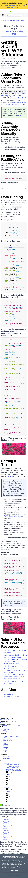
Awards (5, 822)
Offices (5, 828)
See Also (8, 690)
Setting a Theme (8, 462)
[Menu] (3, 15)
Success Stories (7, 757)
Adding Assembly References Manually (10, 128)
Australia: (13, 770)
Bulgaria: (13, 769)
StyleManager (8, 605)
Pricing (5, 731)
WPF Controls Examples (13, 516)
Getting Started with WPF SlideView (12, 48)
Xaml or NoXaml (19, 98)
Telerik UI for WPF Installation (15, 659)
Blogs (4, 743)
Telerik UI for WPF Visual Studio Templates (13, 667)
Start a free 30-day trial (14, 32)
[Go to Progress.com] (5, 805)
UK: (12, 766)
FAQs (4, 751)
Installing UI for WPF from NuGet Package (13, 104)
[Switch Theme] (25, 15)
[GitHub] (7, 783)
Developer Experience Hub (10, 736)
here (19, 115)
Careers (5, 826)
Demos (5, 737)
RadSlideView (11, 20)
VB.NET (16, 224)
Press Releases (7, 824)
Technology (6, 821)
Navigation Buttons (11, 696)
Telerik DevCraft (4, 720)
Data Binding (12, 197)
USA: (12, 765)
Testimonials (6, 758)
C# (10, 224)
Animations (8, 694)
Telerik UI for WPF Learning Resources (13, 643)
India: (12, 767)
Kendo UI (2, 722)
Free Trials (6, 729)
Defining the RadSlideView (12, 157)
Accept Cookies (14, 870)
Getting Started (20, 20)
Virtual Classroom (8, 748)
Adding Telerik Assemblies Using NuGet (13, 77)
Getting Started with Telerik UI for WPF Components (15, 656)
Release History (7, 740)
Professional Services (9, 746)
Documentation (7, 739)
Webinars (5, 744)
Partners (5, 747)
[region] (14, 866)
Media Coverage (7, 825)
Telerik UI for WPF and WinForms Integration (12, 663)
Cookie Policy (12, 864)
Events (5, 750)
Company (5, 819)
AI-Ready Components (14, 725)
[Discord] (7, 785)
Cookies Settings (14, 875)
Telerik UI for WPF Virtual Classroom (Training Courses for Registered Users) (15, 677)
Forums (5, 741)
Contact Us (6, 763)
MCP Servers (3, 725)
